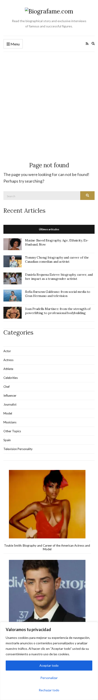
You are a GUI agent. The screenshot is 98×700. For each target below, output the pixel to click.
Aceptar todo (49, 665)
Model (7, 413)
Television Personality (18, 449)
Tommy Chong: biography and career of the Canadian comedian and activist (57, 259)
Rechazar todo (49, 690)
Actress (8, 360)
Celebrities (10, 378)
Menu (15, 44)
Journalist (9, 404)
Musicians (9, 422)
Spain (7, 440)
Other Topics (12, 431)
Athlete (8, 369)
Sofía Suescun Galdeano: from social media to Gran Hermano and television (57, 294)
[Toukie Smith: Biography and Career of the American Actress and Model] (47, 504)
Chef (6, 386)
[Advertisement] (49, 103)
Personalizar (49, 678)
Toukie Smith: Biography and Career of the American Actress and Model (47, 547)
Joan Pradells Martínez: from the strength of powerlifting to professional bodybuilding (57, 311)
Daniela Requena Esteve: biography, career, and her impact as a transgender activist (59, 277)
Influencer (9, 395)
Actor (7, 351)
